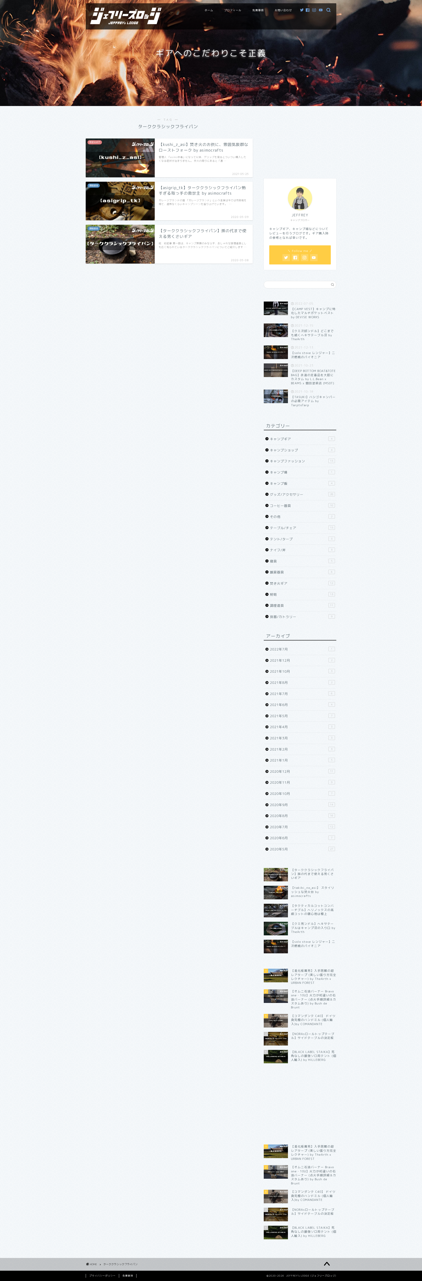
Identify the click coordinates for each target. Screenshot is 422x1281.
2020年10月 (301, 793)
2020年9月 (301, 805)
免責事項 (258, 10)
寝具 (301, 561)
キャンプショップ (301, 450)
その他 (301, 516)
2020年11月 (301, 782)
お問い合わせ (283, 10)
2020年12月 (301, 771)
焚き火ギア (301, 583)
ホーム (209, 10)
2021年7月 (301, 694)
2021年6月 (301, 704)
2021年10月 (301, 671)
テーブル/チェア (301, 528)
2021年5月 (301, 716)
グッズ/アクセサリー (301, 494)
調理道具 (301, 605)
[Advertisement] (300, 140)
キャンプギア (301, 439)
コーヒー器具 (301, 505)
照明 (301, 594)
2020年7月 (301, 827)
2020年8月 (301, 816)
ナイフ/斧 (301, 550)
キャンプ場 (301, 472)
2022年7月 (301, 649)
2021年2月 (301, 749)
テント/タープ (301, 539)
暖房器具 (301, 572)
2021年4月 (301, 727)
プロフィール (232, 10)
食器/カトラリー (301, 616)
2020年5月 (301, 849)
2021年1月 (301, 760)
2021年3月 (301, 738)
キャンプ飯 (301, 483)
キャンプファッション (301, 461)
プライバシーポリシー (102, 1275)
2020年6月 (301, 838)
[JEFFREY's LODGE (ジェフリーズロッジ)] (126, 22)
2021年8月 (301, 682)
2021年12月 (301, 660)
